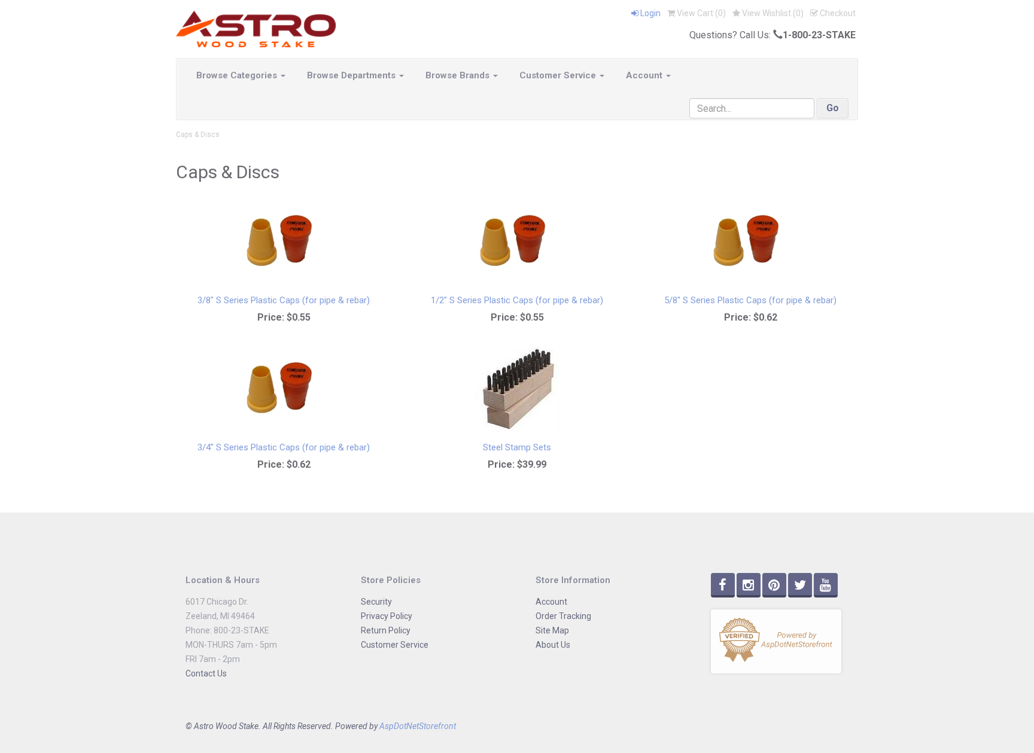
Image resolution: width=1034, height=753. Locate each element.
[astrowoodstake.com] (256, 28)
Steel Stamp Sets (517, 447)
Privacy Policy (386, 616)
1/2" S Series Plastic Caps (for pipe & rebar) (517, 300)
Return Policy (385, 630)
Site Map (552, 630)
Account (645, 75)
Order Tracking (563, 616)
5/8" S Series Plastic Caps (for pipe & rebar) (750, 300)
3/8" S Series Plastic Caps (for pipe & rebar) (283, 300)
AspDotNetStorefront (417, 726)
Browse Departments (352, 75)
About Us (553, 645)
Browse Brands (458, 75)
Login (649, 13)
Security (376, 601)
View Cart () (700, 13)
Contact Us (206, 673)
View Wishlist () (772, 13)
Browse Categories (237, 75)
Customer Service (558, 75)
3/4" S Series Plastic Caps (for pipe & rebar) (283, 447)
